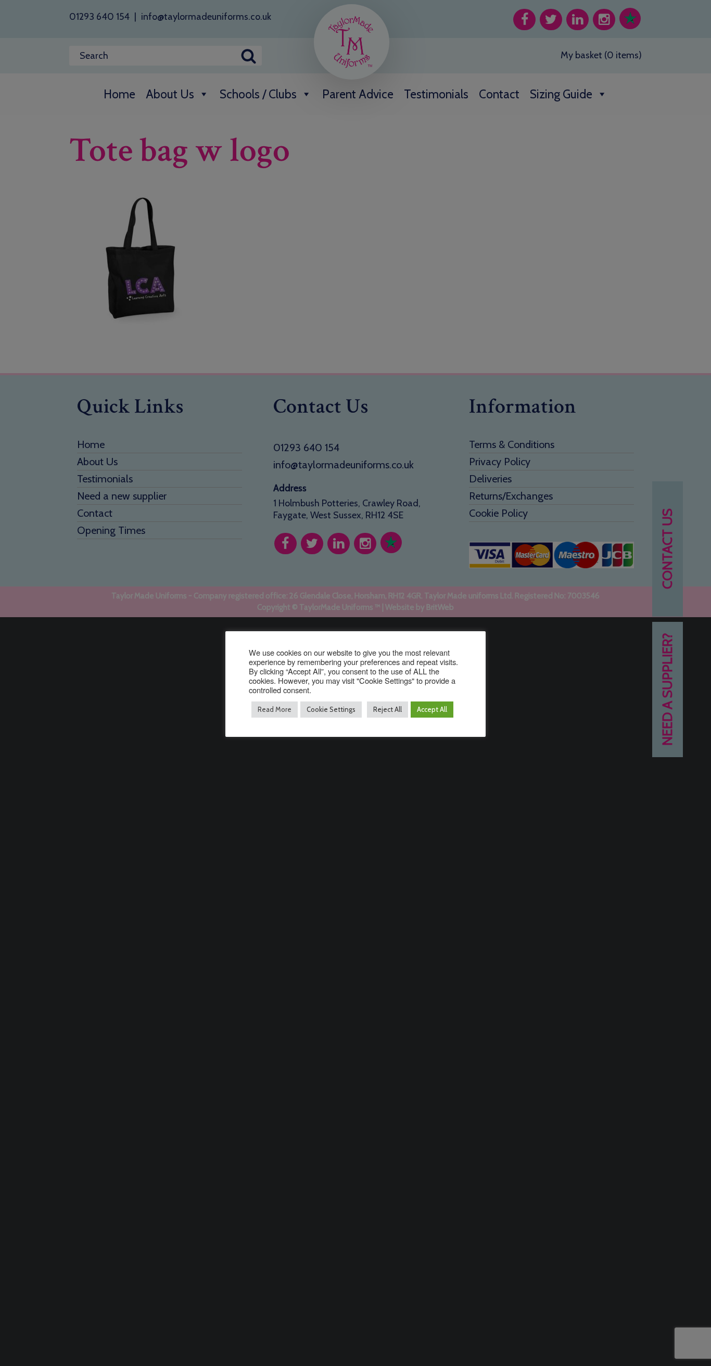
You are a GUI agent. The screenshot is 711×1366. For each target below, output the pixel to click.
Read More (274, 709)
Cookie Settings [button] (331, 709)
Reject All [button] (387, 709)
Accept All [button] (432, 709)
